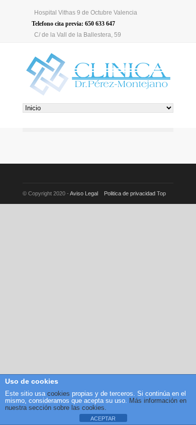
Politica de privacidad (129, 193)
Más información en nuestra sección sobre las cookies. (95, 404)
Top (161, 193)
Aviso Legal (85, 193)
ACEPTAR (103, 418)
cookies (57, 393)
